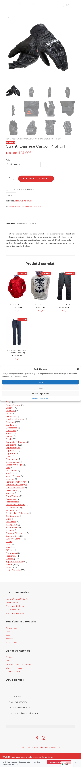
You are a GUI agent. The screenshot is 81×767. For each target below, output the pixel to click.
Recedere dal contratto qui (59, 762)
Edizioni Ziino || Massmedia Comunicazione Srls (40, 747)
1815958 (11, 206)
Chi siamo (10, 657)
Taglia (8, 160)
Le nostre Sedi (12, 603)
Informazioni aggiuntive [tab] (26, 224)
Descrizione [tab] (10, 224)
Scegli (17, 311)
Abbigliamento (18, 139)
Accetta (40, 382)
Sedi (7, 661)
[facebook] (37, 738)
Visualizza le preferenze (40, 394)
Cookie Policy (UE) (13, 672)
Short (38, 206)
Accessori (9, 639)
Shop (8, 632)
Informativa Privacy (43, 398)
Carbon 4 (18, 206)
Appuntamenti (13, 610)
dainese (26, 206)
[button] (78, 369)
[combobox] (23, 164)
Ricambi (9, 635)
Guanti (29, 139)
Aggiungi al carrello (36, 179)
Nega (40, 388)
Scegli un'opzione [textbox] (13, 164)
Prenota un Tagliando (15, 606)
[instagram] (43, 738)
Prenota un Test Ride (15, 613)
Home (8, 139)
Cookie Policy (35, 398)
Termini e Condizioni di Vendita (18, 664)
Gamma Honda (12, 628)
